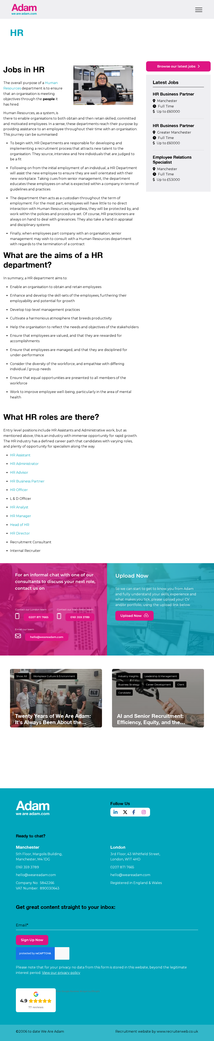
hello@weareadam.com (36, 875)
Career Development (158, 684)
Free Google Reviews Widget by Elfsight (77, 991)
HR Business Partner (27, 481)
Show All (21, 676)
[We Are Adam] (24, 9)
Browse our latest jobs (176, 66)
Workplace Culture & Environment (54, 676)
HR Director (20, 533)
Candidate (124, 692)
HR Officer (19, 490)
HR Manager (20, 516)
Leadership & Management (161, 676)
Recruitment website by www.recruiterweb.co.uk (156, 1031)
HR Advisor (19, 473)
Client (180, 684)
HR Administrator (24, 464)
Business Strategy (129, 684)
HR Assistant (20, 455)
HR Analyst (19, 507)
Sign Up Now (32, 940)
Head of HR (19, 525)
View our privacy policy (61, 973)
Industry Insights (128, 676)
